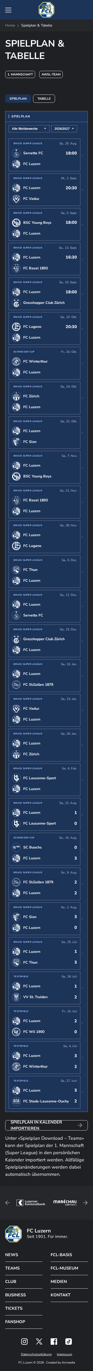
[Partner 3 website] (66, 1202)
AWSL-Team (51, 74)
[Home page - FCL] (46, 10)
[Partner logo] (24, 1341)
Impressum (64, 1354)
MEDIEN (59, 1281)
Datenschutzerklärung (36, 1354)
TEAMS (12, 1268)
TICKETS (13, 1308)
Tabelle (44, 99)
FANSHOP (15, 1322)
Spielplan (18, 99)
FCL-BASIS (61, 1255)
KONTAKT (61, 1295)
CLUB (10, 1281)
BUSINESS (15, 1295)
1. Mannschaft (20, 74)
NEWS (11, 1255)
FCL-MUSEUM (64, 1268)
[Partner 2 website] (31, 1202)
